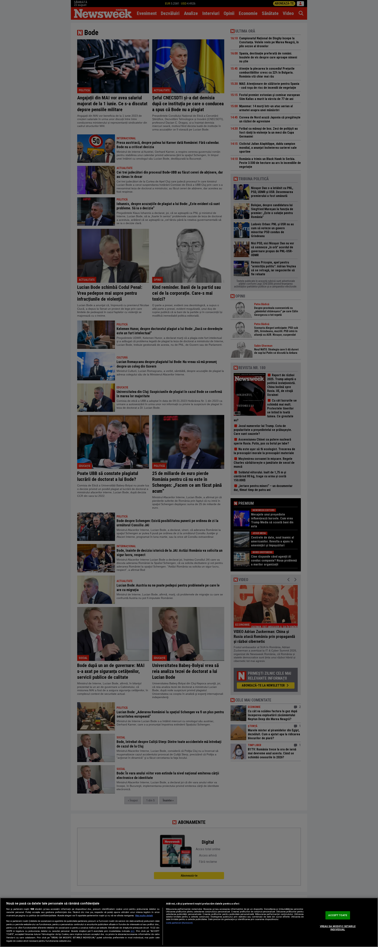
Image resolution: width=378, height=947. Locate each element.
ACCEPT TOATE (337, 915)
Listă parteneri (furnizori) (179, 923)
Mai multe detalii (144, 915)
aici (132, 931)
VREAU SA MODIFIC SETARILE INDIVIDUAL (338, 928)
